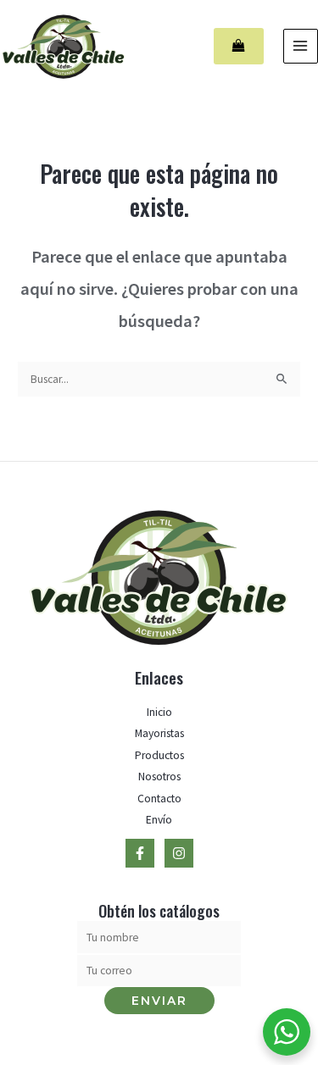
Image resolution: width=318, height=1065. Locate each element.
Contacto (159, 798)
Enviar (159, 1000)
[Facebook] (140, 853)
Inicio (159, 712)
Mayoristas (159, 733)
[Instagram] (179, 853)
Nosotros (159, 776)
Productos (159, 755)
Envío (159, 820)
